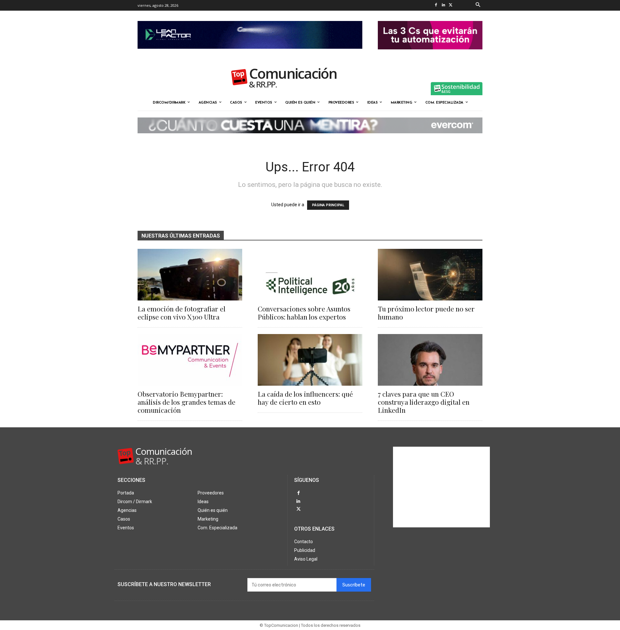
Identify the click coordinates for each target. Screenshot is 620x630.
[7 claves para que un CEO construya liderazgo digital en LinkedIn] (430, 360)
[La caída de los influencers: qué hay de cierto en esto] (310, 360)
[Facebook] (435, 5)
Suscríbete (353, 585)
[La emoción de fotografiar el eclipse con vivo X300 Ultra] (190, 274)
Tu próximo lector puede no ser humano (426, 312)
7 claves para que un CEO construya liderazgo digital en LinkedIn (424, 401)
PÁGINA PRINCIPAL (328, 205)
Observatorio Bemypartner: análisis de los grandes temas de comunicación (186, 401)
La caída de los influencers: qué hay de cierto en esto (305, 397)
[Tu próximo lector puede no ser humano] (430, 274)
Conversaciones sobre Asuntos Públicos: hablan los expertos (304, 312)
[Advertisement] (441, 487)
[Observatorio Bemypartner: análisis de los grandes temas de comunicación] (190, 360)
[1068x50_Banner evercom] (310, 138)
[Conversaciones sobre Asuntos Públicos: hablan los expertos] (310, 274)
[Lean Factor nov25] (250, 54)
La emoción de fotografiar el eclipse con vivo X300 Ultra (181, 312)
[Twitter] (450, 5)
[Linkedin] (443, 5)
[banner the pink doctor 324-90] (430, 54)
